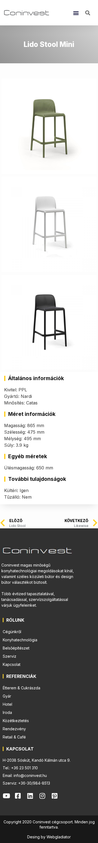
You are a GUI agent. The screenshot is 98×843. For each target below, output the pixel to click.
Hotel (7, 704)
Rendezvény (14, 728)
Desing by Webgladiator (49, 837)
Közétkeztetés (16, 720)
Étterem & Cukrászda (21, 688)
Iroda (7, 712)
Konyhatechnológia (20, 640)
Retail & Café (14, 737)
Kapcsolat (11, 664)
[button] (76, 12)
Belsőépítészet (16, 648)
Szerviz (9, 656)
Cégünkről (12, 631)
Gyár (7, 696)
